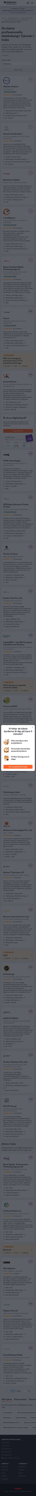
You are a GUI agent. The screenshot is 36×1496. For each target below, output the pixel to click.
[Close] (32, 727)
